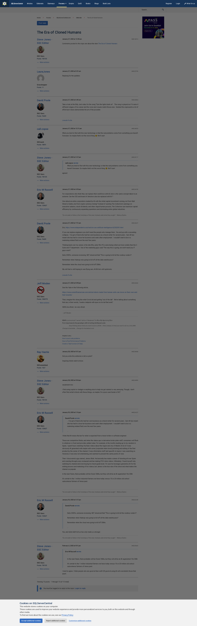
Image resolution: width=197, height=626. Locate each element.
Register (169, 4)
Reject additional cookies (55, 621)
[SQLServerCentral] (4, 3)
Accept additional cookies (31, 621)
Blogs (96, 4)
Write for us (191, 4)
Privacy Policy (67, 615)
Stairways (51, 4)
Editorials (40, 4)
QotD (80, 4)
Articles (30, 4)
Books (88, 4)
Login (178, 4)
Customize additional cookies (80, 621)
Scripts (71, 4)
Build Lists (107, 4)
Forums (62, 4)
